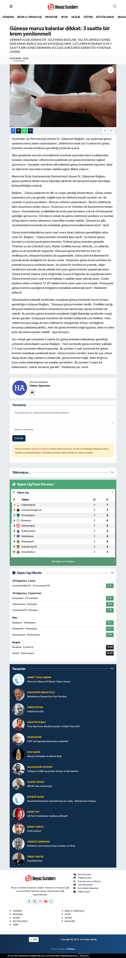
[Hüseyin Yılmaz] (18, 724)
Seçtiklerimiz (34, 861)
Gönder (19, 438)
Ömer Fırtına (35, 707)
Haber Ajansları (40, 385)
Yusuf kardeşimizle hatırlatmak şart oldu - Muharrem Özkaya (61, 801)
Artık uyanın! (34, 831)
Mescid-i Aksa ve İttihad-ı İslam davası (48, 681)
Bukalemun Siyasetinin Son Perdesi (47, 696)
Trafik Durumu (84, 878)
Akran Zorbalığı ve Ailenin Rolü (44, 756)
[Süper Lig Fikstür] (112, 573)
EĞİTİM (88, 17)
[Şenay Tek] (18, 814)
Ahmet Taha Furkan (39, 677)
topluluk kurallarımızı (40, 449)
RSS (35, 939)
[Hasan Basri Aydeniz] (18, 769)
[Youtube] (45, 901)
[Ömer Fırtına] (18, 709)
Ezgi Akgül (33, 752)
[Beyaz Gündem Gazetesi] (62, 6)
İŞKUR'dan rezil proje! (39, 786)
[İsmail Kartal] (18, 858)
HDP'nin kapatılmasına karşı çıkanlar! (47, 741)
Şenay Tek (33, 812)
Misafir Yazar (35, 797)
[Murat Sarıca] (18, 829)
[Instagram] (40, 901)
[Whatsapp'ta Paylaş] (24, 130)
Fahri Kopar (34, 737)
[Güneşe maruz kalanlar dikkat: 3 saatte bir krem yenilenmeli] (63, 95)
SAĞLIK (75, 17)
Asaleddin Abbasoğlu (41, 692)
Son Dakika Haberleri (88, 888)
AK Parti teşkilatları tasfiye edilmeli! (47, 816)
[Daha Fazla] (30, 130)
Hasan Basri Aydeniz (39, 767)
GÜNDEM (8, 17)
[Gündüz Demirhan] (18, 844)
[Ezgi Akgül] (18, 754)
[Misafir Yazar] (18, 799)
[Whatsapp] (51, 901)
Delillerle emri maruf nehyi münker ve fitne (51, 846)
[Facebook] (29, 901)
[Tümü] (112, 472)
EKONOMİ (51, 17)
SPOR (64, 17)
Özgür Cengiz (35, 782)
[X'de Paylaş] (18, 130)
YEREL (15, 925)
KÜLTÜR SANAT (105, 17)
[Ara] (114, 7)
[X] (34, 901)
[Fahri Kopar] (18, 739)
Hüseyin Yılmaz (36, 722)
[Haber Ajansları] (19, 388)
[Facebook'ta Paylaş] (13, 130)
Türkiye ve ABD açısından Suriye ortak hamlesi (53, 771)
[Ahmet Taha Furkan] (18, 679)
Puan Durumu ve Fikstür (89, 881)
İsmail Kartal (35, 857)
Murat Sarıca (35, 827)
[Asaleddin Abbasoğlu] (18, 694)
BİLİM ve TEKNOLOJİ (29, 17)
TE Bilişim (70, 949)
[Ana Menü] (11, 6)
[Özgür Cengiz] (18, 784)
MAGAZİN (70, 921)
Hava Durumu (84, 874)
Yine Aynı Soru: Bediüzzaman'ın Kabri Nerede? (53, 726)
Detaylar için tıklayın (63, 561)
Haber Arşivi (84, 892)
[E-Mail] (32, 392)
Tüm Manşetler (85, 885)
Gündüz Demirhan (38, 842)
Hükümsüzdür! (35, 711)
